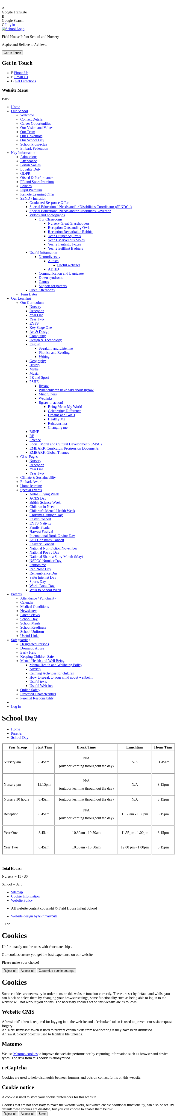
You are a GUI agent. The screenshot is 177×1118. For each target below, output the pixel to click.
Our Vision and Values (36, 128)
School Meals (30, 623)
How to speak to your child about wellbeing (61, 677)
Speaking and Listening (56, 348)
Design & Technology (46, 340)
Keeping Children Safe (37, 656)
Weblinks (45, 398)
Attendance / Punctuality (38, 598)
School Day (29, 619)
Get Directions (25, 81)
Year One (36, 315)
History (35, 365)
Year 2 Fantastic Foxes (64, 244)
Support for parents (53, 286)
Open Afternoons (42, 290)
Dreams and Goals (61, 415)
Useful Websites (41, 686)
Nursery (35, 307)
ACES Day (38, 498)
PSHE (34, 382)
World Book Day (42, 586)
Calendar (26, 602)
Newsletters (28, 611)
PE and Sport (39, 377)
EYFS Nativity (40, 523)
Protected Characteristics (38, 694)
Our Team (27, 132)
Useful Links (29, 636)
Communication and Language (61, 273)
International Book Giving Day (52, 536)
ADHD (53, 269)
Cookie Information (25, 896)
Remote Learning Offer (37, 194)
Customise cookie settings (56, 970)
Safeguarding (20, 640)
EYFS (34, 323)
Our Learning (21, 298)
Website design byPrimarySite (34, 916)
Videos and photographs (47, 215)
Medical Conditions (34, 607)
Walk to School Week (45, 590)
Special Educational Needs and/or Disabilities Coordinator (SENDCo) (81, 207)
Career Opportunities (35, 123)
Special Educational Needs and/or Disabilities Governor (70, 211)
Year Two (37, 319)
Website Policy (22, 900)
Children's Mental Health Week (52, 511)
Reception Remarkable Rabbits (70, 232)
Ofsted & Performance (36, 178)
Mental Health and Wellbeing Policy (56, 665)
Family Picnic (40, 527)
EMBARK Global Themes (49, 452)
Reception (37, 311)
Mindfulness (48, 394)
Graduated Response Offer (49, 203)
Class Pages (29, 457)
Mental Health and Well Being (42, 661)
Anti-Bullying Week (44, 494)
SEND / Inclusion (33, 198)
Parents (16, 594)
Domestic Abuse (32, 648)
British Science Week (45, 502)
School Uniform (32, 632)
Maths (34, 369)
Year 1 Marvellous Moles (66, 240)
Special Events (31, 490)
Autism (53, 261)
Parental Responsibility (37, 698)
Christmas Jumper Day (46, 515)
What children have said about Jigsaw (66, 390)
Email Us (21, 77)
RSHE (34, 432)
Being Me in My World (65, 407)
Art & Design (39, 332)
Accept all (27, 970)
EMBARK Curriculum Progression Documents (64, 448)
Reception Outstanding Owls (69, 228)
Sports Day (38, 582)
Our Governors (31, 136)
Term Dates (28, 294)
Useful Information (43, 253)
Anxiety (35, 669)
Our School (19, 111)
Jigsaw (44, 386)
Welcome (27, 115)
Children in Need (42, 507)
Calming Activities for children (52, 673)
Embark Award (31, 482)
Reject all (10, 970)
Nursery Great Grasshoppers (68, 223)
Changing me (58, 427)
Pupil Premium (31, 190)
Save (42, 1113)
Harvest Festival (41, 532)
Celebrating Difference (64, 411)
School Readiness (33, 627)
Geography (38, 361)
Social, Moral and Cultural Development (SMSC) (66, 444)
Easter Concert (40, 519)
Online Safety (30, 690)
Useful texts (38, 681)
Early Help (28, 652)
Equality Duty (30, 169)
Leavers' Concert (42, 544)
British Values (30, 165)
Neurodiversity (49, 257)
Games (44, 282)
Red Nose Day (40, 569)
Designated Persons (34, 644)
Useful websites (68, 265)
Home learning (31, 486)
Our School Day (32, 140)
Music (34, 373)
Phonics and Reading (54, 352)
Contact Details (31, 119)
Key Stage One (41, 327)
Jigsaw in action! (51, 402)
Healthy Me (56, 419)
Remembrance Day (44, 573)
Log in (10, 25)
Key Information (23, 153)
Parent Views (30, 615)
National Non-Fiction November (53, 548)
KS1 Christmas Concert (47, 540)
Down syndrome (51, 278)
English (35, 344)
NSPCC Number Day (46, 561)
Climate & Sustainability (38, 477)
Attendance (28, 161)
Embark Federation (34, 148)
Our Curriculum (32, 302)
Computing (38, 336)
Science (35, 440)
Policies (26, 186)
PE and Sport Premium (37, 182)
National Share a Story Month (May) (56, 557)
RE (32, 436)
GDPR (25, 173)
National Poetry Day (44, 552)
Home (15, 107)
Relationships (58, 423)
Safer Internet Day (43, 577)
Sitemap (17, 892)
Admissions (28, 157)
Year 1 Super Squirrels (64, 236)
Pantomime (38, 565)
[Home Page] (13, 29)
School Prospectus (33, 144)
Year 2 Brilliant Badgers (65, 248)
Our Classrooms (50, 219)
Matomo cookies (25, 1054)
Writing (44, 357)
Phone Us (21, 73)
